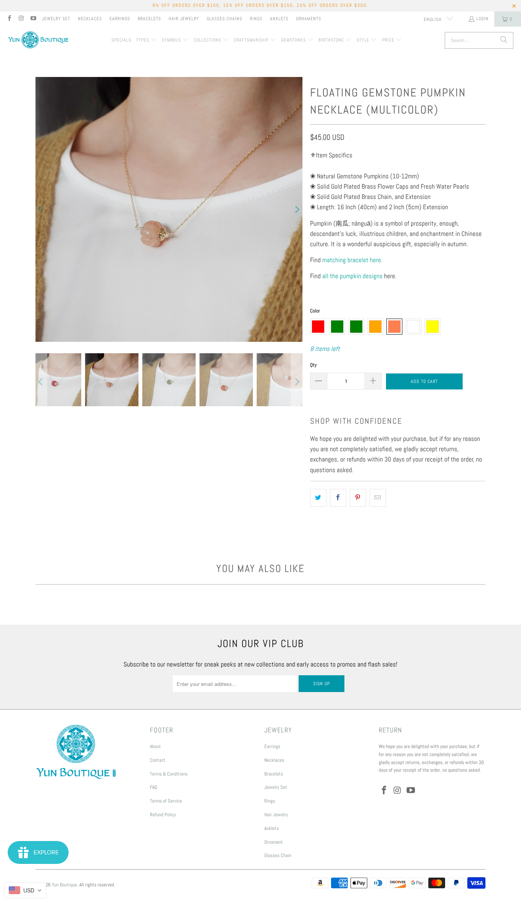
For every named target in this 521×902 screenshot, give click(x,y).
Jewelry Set (56, 19)
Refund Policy (163, 814)
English (433, 19)
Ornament (273, 842)
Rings (256, 19)
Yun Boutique (64, 884)
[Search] (503, 40)
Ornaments (308, 19)
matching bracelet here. (352, 260)
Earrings (119, 19)
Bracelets (149, 19)
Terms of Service (166, 801)
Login (482, 19)
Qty (313, 365)
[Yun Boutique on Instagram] (21, 19)
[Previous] (41, 209)
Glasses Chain (277, 855)
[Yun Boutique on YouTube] (33, 19)
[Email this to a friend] (378, 498)
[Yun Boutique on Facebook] (9, 19)
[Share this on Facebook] (338, 498)
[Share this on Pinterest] (358, 498)
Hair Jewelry (184, 19)
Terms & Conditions (169, 774)
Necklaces (90, 19)
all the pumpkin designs (352, 276)
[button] (146, 40)
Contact (158, 760)
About (155, 746)
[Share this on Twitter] (318, 498)
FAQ (153, 787)
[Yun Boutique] (38, 40)
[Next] (297, 209)
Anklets (279, 19)
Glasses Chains (224, 19)
